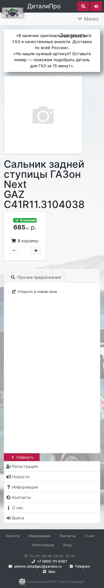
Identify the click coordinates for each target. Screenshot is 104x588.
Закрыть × (76, 35)
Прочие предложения (38, 277)
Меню (91, 19)
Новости (12, 536)
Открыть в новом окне (37, 291)
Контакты (68, 536)
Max (51, 572)
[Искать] (83, 6)
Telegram (82, 566)
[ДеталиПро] (12, 12)
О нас (90, 536)
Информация (40, 536)
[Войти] (96, 6)
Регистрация (43, 545)
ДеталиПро (44, 6)
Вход (67, 545)
